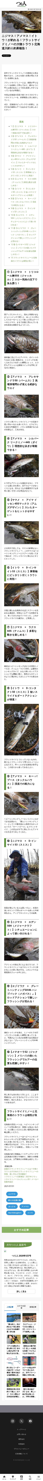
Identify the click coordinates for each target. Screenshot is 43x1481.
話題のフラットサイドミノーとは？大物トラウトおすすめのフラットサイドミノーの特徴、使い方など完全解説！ (21, 1171)
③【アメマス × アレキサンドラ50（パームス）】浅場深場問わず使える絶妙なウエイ (24, 139)
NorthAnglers (14, 1213)
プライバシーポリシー (21, 1449)
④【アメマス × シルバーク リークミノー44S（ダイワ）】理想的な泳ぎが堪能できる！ (24, 149)
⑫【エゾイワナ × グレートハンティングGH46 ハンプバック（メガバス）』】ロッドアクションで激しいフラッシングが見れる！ (23, 235)
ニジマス (12, 1194)
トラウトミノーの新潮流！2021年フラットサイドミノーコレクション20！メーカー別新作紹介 (21, 1179)
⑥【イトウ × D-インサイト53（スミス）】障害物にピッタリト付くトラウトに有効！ (23, 172)
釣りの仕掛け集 (14, 1200)
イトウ (30, 1213)
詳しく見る (21, 1291)
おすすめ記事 (21, 1307)
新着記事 (33, 1307)
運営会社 (21, 1439)
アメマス (25, 1206)
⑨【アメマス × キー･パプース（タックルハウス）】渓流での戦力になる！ (23, 201)
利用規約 (21, 1444)
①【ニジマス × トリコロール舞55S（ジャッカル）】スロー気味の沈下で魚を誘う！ (24, 129)
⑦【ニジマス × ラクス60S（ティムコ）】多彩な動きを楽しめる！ (23, 182)
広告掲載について (21, 1454)
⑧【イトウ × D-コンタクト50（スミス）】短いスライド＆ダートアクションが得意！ (23, 191)
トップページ (21, 1429)
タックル (12, 1206)
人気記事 (10, 1307)
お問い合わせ (21, 1434)
